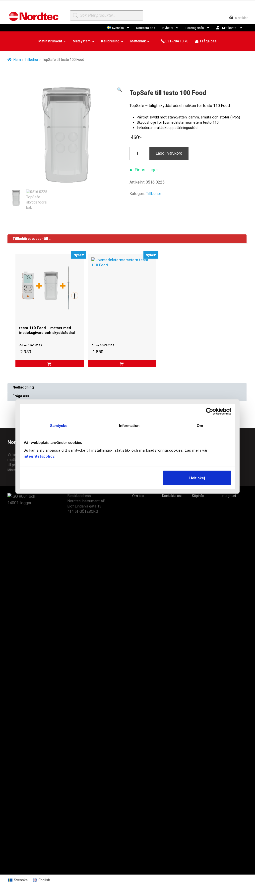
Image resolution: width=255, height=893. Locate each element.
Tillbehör (31, 60)
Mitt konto (229, 28)
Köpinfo (198, 496)
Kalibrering (110, 41)
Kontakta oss (145, 28)
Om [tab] (200, 425)
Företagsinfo (195, 28)
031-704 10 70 (176, 41)
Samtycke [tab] (58, 425)
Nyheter (167, 28)
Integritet (229, 496)
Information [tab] (129, 425)
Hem (17, 60)
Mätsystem (82, 41)
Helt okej (197, 478)
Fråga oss (208, 41)
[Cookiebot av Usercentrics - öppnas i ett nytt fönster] (209, 411)
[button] (119, 90)
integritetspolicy (39, 456)
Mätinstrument (50, 41)
